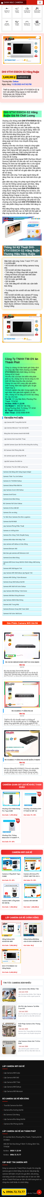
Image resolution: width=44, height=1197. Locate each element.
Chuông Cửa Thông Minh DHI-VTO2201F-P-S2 (11, 836)
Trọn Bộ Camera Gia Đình (13, 1105)
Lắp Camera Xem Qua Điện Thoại (14, 439)
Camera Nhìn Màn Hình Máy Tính (14, 539)
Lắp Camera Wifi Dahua (12, 1087)
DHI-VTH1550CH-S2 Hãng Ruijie (9, 967)
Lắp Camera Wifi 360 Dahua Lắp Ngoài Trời (17, 573)
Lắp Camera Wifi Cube (12, 1073)
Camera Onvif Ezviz (9, 494)
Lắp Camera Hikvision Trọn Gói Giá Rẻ (16, 428)
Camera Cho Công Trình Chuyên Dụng (16, 535)
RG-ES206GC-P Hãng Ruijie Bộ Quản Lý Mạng (22, 760)
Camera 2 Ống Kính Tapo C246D (11, 875)
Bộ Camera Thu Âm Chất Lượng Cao (16, 467)
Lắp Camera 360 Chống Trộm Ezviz (15, 591)
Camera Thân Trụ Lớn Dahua (13, 476)
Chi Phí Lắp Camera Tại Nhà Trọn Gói (28, 1007)
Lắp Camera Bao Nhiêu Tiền (28, 989)
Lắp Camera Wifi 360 (11, 1078)
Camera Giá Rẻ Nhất (10, 521)
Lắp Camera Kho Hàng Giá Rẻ (14, 1119)
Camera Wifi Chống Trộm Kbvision (15, 577)
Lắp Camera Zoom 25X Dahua (13, 490)
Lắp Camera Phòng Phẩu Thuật (13, 526)
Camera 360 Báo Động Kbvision (14, 595)
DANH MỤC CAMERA (13, 2)
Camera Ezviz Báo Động (11, 499)
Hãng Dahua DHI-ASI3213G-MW (8, 940)
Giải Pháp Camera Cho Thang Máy (29, 1025)
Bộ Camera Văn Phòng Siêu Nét (14, 450)
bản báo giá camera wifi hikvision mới (16, 553)
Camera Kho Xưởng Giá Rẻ (13, 1110)
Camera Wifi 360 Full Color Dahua (14, 586)
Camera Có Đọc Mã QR (11, 508)
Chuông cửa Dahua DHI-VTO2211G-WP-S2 (33, 810)
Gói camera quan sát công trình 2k (15, 456)
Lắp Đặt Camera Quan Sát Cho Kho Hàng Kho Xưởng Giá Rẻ (21, 445)
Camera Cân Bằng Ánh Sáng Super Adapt (17, 472)
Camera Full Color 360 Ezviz (12, 613)
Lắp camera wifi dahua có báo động (15, 544)
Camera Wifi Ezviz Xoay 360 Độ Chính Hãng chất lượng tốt (21, 563)
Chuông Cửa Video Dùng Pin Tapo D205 (11, 810)
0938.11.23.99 (15, 1151)
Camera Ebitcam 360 (10, 548)
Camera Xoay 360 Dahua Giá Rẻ (13, 582)
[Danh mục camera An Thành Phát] (40, 2)
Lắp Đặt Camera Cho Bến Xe (13, 461)
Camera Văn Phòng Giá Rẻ (13, 1124)
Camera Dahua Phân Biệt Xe (12, 485)
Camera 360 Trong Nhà (11, 604)
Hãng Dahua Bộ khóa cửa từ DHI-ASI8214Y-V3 (33, 940)
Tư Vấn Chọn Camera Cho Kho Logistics (16, 517)
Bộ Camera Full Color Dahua (12, 503)
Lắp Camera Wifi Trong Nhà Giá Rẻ (15, 422)
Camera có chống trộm (11, 530)
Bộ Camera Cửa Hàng (12, 1115)
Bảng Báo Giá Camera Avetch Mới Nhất (16, 433)
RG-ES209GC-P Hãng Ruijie (22, 711)
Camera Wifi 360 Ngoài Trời (12, 568)
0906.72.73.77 (15, 1155)
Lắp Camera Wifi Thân (12, 1082)
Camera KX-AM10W (31, 901)
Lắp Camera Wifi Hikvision (13, 1091)
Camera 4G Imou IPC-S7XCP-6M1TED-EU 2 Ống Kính (32, 875)
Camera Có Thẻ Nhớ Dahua (12, 481)
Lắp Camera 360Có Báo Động (13, 600)
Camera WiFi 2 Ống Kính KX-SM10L (11, 902)
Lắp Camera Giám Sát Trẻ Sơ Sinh (29, 1042)
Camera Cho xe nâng (10, 512)
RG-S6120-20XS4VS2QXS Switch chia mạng (22, 662)
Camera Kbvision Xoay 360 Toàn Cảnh (16, 609)
